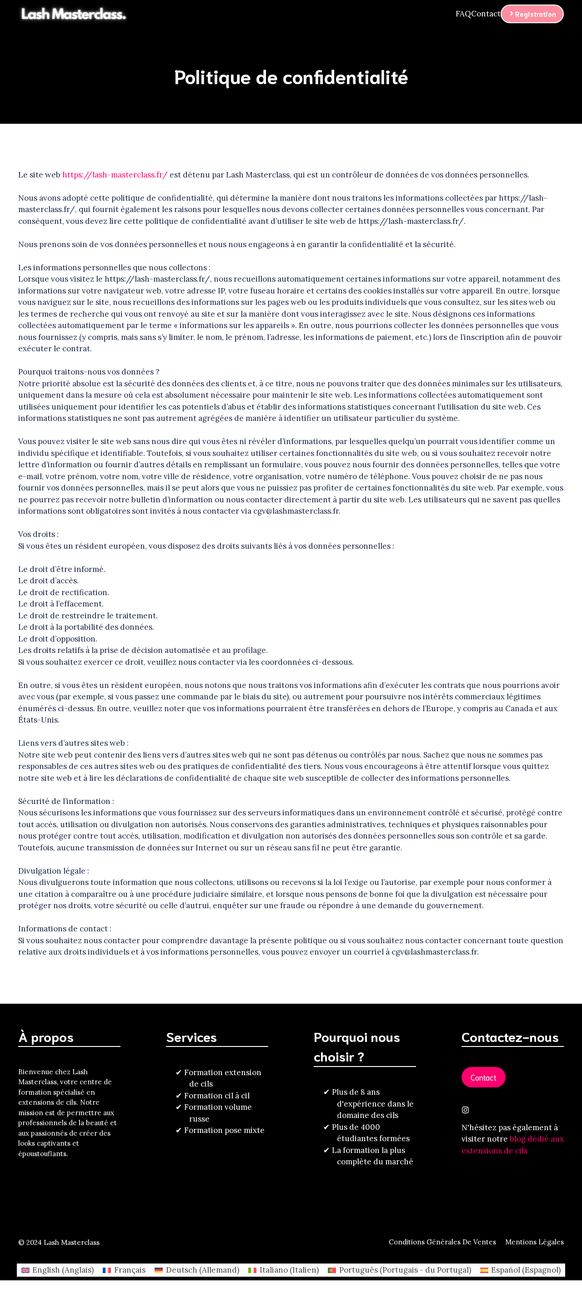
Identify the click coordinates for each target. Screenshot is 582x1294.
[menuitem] (58, 1270)
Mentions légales (534, 1242)
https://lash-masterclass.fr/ (115, 175)
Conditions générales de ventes (442, 1242)
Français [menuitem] (130, 1270)
